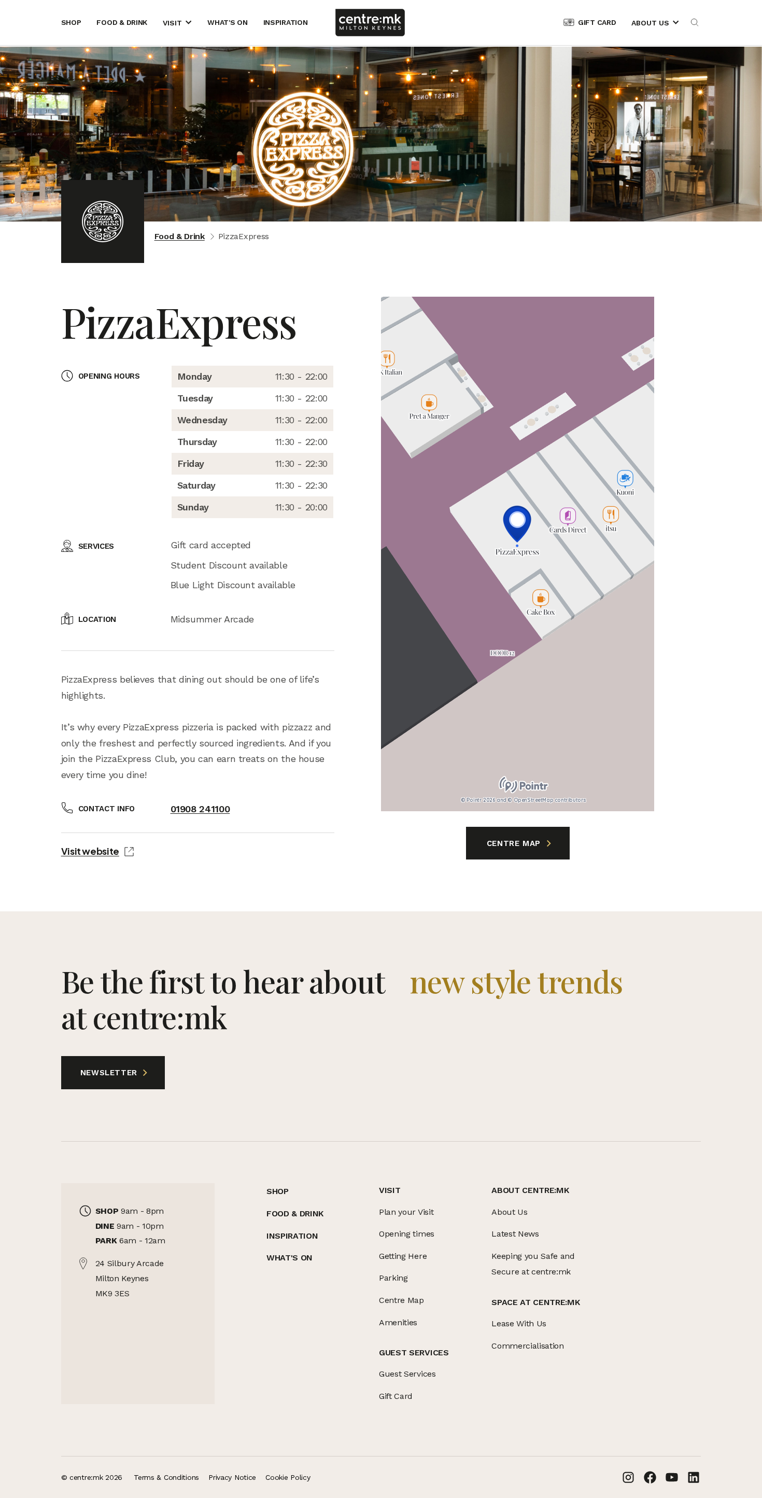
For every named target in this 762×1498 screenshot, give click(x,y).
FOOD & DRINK (294, 1213)
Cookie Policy (287, 1477)
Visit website (90, 851)
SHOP (277, 1191)
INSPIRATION (292, 1236)
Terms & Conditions (166, 1477)
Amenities (398, 1322)
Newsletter (100, 1072)
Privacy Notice (232, 1477)
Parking (393, 1278)
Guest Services (407, 1374)
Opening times (406, 1234)
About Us (509, 1212)
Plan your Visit (406, 1212)
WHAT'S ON (289, 1258)
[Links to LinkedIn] (693, 1477)
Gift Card (396, 1396)
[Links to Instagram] (628, 1477)
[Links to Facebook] (650, 1477)
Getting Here (403, 1256)
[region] (517, 554)
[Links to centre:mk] (370, 22)
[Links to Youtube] (672, 1477)
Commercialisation (527, 1346)
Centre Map (515, 843)
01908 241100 (200, 808)
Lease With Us (518, 1323)
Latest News (515, 1234)
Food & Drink (179, 236)
